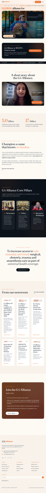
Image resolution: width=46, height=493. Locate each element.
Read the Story (7, 334)
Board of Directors (5, 466)
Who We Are (4, 464)
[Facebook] (6, 458)
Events (18, 470)
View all (40, 62)
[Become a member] (14, 36)
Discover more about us (8, 168)
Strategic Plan (4, 470)
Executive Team (5, 468)
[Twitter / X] (8, 458)
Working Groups (20, 464)
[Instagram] (11, 458)
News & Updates (20, 468)
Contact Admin (34, 470)
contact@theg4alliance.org (9, 454)
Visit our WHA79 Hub (34, 50)
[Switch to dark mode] (33, 2)
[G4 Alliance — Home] (6, 2)
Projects (18, 466)
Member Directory (35, 466)
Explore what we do (22, 269)
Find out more (4, 480)
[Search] (43, 477)
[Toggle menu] (43, 2)
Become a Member (11, 413)
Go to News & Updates (39, 292)
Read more (6, 363)
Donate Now (38, 1)
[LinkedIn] (3, 458)
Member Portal (34, 464)
